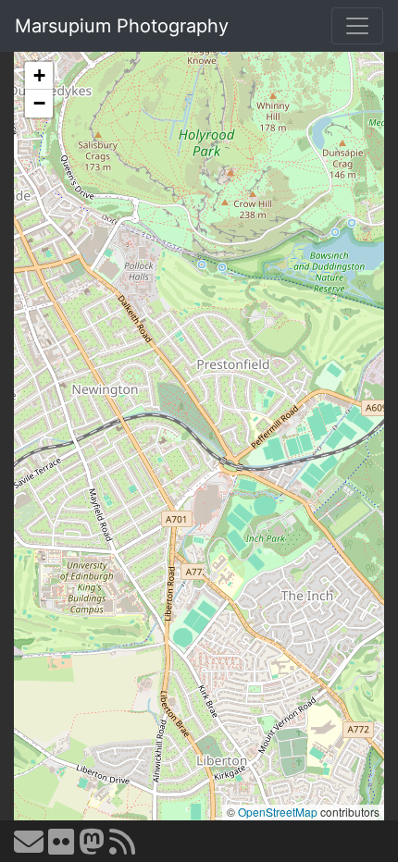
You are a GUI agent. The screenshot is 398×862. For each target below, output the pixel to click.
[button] (39, 76)
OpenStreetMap (277, 811)
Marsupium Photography (122, 26)
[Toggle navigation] (357, 25)
